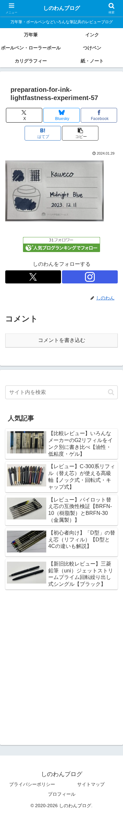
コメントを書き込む (61, 340)
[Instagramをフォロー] (90, 276)
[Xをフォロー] (33, 276)
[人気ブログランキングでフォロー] (61, 244)
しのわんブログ (61, 8)
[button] (80, 133)
